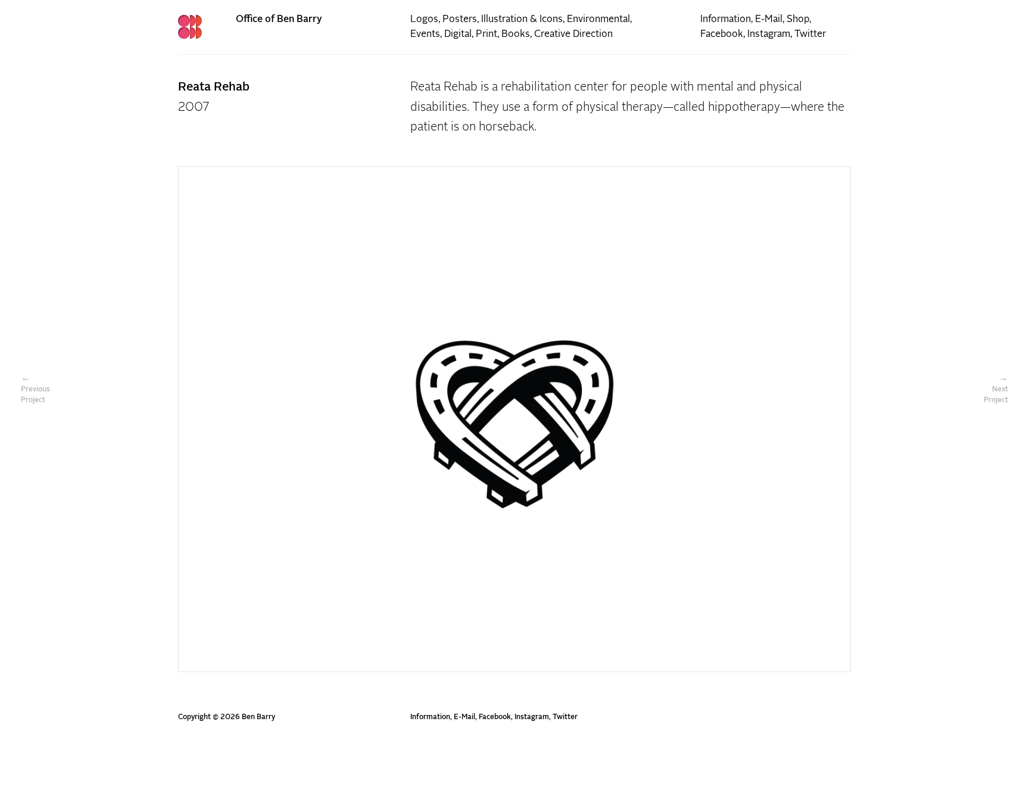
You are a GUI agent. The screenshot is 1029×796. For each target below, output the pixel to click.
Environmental (598, 19)
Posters (459, 19)
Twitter (810, 34)
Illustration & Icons (522, 19)
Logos (424, 19)
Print (486, 34)
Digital (458, 34)
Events (425, 34)
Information (725, 19)
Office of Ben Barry (279, 19)
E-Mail (768, 19)
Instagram (768, 34)
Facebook (721, 34)
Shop (798, 19)
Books (515, 34)
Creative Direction (573, 34)
